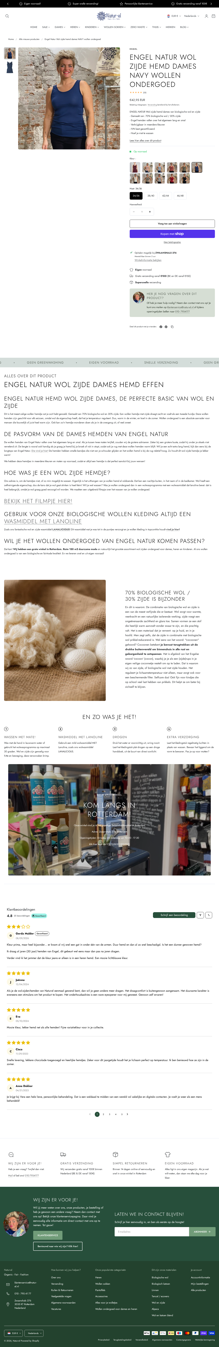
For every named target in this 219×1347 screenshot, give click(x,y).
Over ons (56, 1277)
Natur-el (16, 1340)
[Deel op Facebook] (161, 326)
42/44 (165, 195)
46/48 (180, 195)
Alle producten (198, 1290)
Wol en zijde (158, 1302)
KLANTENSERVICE (48, 1235)
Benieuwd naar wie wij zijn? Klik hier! (58, 1246)
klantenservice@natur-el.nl (180, 307)
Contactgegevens (183, 1339)
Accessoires (101, 1296)
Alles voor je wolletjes (106, 1302)
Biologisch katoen (161, 1283)
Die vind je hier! (39, 450)
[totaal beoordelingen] (172, 92)
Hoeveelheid (136, 204)
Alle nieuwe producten (29, 39)
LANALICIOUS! (61, 529)
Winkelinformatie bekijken (148, 260)
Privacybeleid (104, 1339)
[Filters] (200, 915)
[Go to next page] (128, 1114)
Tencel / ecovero (160, 1296)
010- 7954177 (182, 311)
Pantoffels (100, 1290)
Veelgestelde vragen (61, 1296)
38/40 (150, 195)
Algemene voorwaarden (63, 1302)
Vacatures (56, 1309)
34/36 (136, 195)
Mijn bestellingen (200, 1283)
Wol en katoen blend (162, 1315)
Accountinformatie (200, 1277)
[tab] (10, 53)
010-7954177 (32, 1175)
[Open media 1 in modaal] (114, 53)
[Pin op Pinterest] (166, 326)
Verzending (152, 104)
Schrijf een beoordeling (174, 915)
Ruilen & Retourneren (62, 1290)
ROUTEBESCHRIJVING (118, 844)
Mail (10, 1175)
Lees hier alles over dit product (145, 140)
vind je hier (172, 529)
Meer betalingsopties (172, 242)
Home (11, 39)
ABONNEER (200, 1231)
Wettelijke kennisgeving (205, 1339)
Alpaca (155, 1309)
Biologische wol (160, 1277)
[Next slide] (211, 4)
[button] (7, 16)
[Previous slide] (7, 4)
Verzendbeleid (142, 1339)
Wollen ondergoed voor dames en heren (116, 1309)
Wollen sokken (102, 1283)
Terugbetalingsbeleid (122, 1339)
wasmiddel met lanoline (43, 521)
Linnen (155, 1290)
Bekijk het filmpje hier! (38, 501)
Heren (98, 1277)
